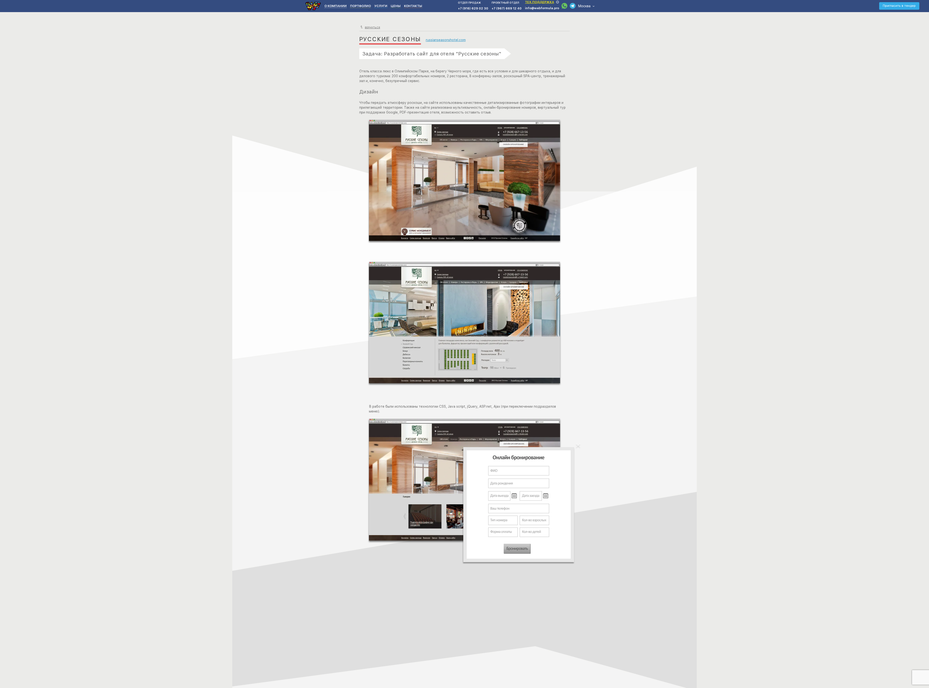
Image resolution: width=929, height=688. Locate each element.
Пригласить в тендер (899, 6)
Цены (396, 6)
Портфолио (360, 6)
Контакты (413, 6)
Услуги (380, 6)
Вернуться (372, 27)
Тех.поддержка (539, 2)
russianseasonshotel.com (446, 40)
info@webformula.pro (542, 8)
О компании (335, 6)
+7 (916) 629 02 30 (473, 8)
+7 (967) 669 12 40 (507, 8)
